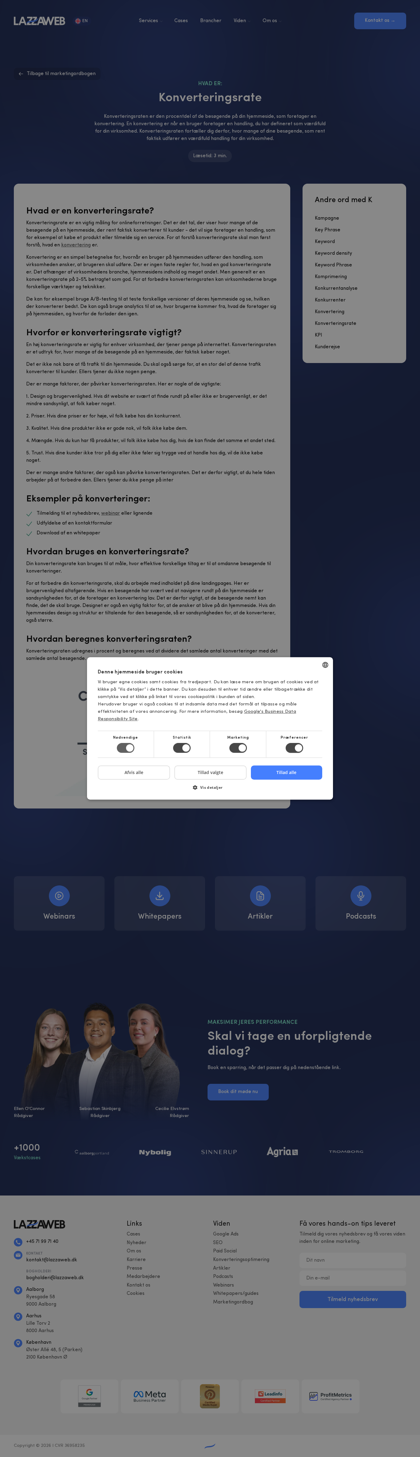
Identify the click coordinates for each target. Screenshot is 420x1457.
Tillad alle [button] (286, 772)
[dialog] (210, 728)
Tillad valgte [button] (210, 772)
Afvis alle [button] (134, 773)
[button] (210, 789)
